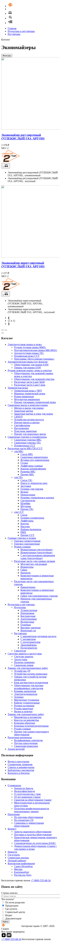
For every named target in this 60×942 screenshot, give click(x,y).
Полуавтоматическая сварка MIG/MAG (35, 350)
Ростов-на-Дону (23, 875)
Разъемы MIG (27, 471)
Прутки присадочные (26, 743)
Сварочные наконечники (34, 457)
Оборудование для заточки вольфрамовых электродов (28, 687)
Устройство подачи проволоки (30, 673)
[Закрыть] (2, 332)
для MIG (18, 451)
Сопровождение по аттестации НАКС (35, 843)
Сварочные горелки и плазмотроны (27, 437)
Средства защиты (23, 656)
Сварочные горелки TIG (27, 442)
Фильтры (7, 55)
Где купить (14, 854)
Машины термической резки (29, 393)
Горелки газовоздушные (27, 541)
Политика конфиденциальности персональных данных (31, 810)
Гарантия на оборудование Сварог (33, 799)
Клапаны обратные (24, 723)
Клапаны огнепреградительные (31, 725)
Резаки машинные (24, 396)
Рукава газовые (22, 728)
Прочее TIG (26, 509)
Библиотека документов (21, 770)
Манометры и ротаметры (27, 717)
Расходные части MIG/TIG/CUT (25, 448)
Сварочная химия (23, 665)
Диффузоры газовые (31, 465)
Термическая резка (18, 387)
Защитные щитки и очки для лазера (33, 413)
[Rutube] (9, 936)
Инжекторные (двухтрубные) (36, 549)
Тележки (19, 697)
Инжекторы (26, 567)
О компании (14, 785)
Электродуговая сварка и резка (25, 344)
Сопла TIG (26, 480)
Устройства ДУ (22, 671)
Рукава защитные (23, 708)
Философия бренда (24, 791)
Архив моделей (16, 749)
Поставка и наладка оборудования (33, 834)
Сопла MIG (26, 454)
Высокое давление (30, 627)
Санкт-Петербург (23, 866)
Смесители (20, 650)
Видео (8, 915)
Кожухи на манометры (26, 720)
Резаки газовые (22, 546)
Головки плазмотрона (32, 517)
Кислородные (28, 616)
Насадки (25, 526)
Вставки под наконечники (34, 460)
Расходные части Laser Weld (29, 382)
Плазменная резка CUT (27, 356)
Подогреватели (28, 647)
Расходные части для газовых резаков (34, 561)
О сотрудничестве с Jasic (27, 794)
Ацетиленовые (28, 619)
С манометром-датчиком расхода (38, 636)
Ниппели (25, 572)
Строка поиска (9, 893)
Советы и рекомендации (21, 767)
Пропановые (27, 613)
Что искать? (7, 899)
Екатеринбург (21, 872)
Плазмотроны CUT (24, 445)
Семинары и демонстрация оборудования (29, 824)
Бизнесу (12, 828)
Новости (12, 851)
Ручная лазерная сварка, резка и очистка (30, 370)
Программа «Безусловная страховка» (34, 359)
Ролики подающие (24, 705)
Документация (13, 918)
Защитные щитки (23, 411)
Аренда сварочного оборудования (32, 831)
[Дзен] (3, 936)
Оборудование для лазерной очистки (34, 379)
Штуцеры (25, 506)
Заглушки (25, 486)
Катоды (24, 523)
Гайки (23, 569)
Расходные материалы (20, 737)
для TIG (18, 477)
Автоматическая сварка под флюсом (28, 361)
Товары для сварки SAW (27, 367)
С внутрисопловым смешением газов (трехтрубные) (37, 557)
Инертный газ (28, 630)
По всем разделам (15, 902)
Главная (12, 28)
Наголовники (21, 428)
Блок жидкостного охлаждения (31, 682)
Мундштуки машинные (27, 399)
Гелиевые (25, 624)
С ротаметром (28, 639)
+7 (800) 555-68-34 (41, 880)
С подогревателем (30, 642)
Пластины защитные (25, 431)
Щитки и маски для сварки (29, 408)
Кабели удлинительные (27, 702)
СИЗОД (18, 416)
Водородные (27, 621)
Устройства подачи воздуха (29, 419)
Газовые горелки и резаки (22, 538)
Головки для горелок (31, 489)
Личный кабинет (17, 860)
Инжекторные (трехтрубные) (36, 552)
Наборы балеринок (30, 529)
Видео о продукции (18, 761)
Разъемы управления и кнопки (37, 497)
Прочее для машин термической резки (35, 402)
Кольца (24, 491)
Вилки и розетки (23, 711)
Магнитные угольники (26, 699)
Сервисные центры (18, 857)
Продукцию (11, 905)
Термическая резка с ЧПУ (28, 390)
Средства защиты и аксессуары (25, 653)
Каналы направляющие (33, 468)
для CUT (19, 512)
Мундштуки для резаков (33, 564)
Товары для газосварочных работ (26, 714)
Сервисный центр (15, 912)
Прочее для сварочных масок (30, 434)
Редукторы (20, 607)
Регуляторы (14, 34)
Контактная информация (21, 863)
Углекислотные (28, 610)
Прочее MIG (27, 474)
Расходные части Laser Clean (29, 385)
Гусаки (24, 463)
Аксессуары (20, 659)
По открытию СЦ (23, 820)
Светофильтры (22, 425)
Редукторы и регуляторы (21, 31)
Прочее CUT (27, 535)
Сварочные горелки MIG (27, 439)
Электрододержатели (25, 694)
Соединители (27, 500)
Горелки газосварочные (27, 543)
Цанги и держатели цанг (34, 483)
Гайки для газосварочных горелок (39, 595)
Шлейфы (25, 503)
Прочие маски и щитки (27, 422)
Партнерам (14, 814)
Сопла (23, 515)
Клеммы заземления (25, 691)
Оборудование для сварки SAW (31, 364)
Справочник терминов (20, 764)
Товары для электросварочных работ (28, 668)
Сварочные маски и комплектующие (28, 405)
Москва (18, 869)
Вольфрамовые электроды (28, 740)
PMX (23, 532)
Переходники (27, 494)
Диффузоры (26, 520)
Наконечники (27, 587)
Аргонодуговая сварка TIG (29, 353)
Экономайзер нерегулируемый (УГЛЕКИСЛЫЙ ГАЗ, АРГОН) (22, 264)
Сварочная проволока (26, 746)
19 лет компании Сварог (27, 797)
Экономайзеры (28, 645)
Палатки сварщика (24, 662)
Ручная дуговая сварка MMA (30, 347)
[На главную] (20, 6)
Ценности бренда (23, 788)
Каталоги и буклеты (19, 773)
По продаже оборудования (28, 817)
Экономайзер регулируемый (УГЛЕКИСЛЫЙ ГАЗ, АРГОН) (22, 136)
